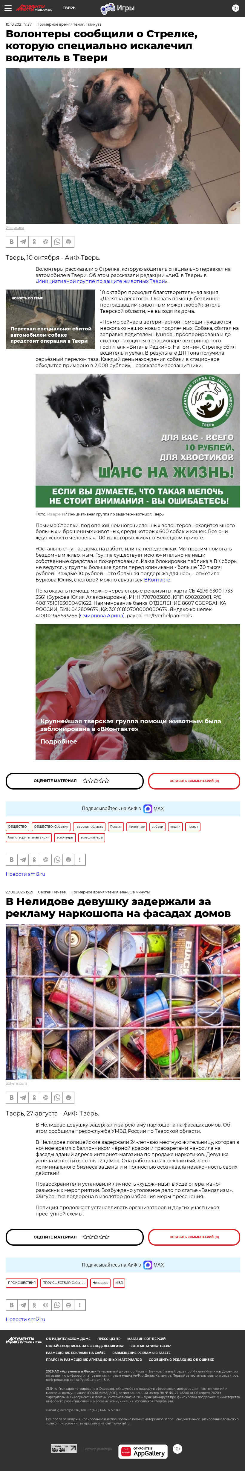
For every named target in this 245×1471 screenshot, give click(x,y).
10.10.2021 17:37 (19, 24)
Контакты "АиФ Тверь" (151, 1346)
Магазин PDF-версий (146, 1339)
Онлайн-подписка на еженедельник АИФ (85, 1346)
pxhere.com (16, 1083)
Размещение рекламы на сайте (75, 1353)
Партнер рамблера (97, 1449)
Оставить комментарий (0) (194, 781)
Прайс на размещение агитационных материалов (94, 1360)
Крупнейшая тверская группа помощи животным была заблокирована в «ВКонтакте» (130, 725)
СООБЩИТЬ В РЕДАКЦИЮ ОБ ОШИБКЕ (181, 1360)
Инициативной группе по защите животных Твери (101, 281)
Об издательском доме (68, 1339)
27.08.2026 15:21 (19, 892)
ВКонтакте (157, 580)
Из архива (15, 227)
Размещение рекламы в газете (141, 1353)
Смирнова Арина (101, 615)
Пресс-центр (108, 1339)
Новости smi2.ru (25, 874)
